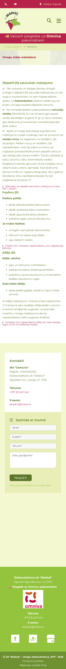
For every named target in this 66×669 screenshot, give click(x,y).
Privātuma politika (33, 661)
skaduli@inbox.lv (20, 404)
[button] (58, 21)
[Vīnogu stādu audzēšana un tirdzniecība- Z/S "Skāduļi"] (20, 21)
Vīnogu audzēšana (13, 47)
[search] (49, 21)
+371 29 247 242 (19, 392)
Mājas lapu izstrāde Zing (33, 665)
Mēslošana (32, 47)
